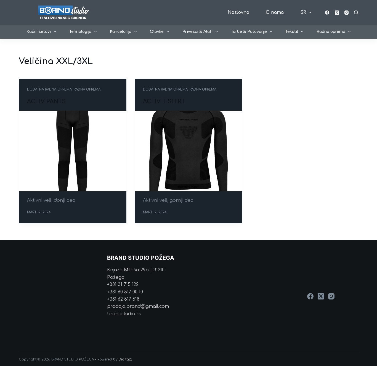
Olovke (157, 32)
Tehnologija (80, 32)
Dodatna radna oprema (49, 89)
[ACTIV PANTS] (72, 151)
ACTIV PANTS (46, 101)
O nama (275, 12)
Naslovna (238, 12)
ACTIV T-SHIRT (164, 101)
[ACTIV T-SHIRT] (188, 151)
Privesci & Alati (197, 32)
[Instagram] (346, 12)
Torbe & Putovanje (249, 32)
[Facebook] (327, 12)
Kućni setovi (38, 32)
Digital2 (125, 359)
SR (303, 12)
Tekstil (291, 32)
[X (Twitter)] (337, 12)
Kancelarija (120, 32)
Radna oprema (331, 32)
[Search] (356, 12)
